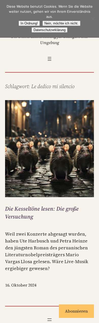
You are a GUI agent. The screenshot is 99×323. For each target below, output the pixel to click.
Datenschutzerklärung (49, 30)
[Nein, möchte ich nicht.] (92, 18)
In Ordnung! (29, 23)
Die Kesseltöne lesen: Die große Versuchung (42, 212)
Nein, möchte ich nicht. (61, 23)
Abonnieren (76, 311)
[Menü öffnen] (49, 59)
